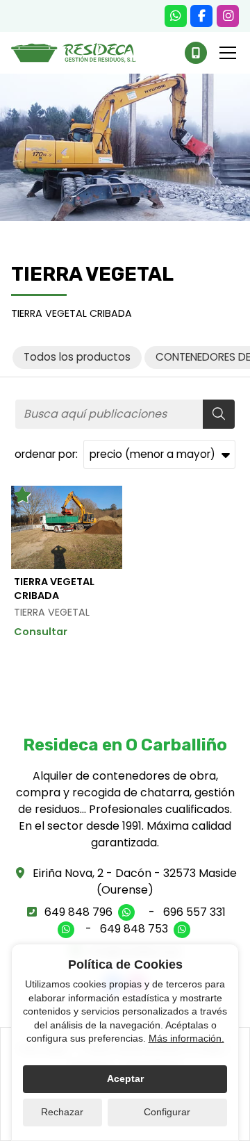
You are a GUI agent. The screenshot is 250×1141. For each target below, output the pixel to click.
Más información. (186, 1038)
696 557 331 (194, 912)
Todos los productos (77, 357)
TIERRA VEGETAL (52, 612)
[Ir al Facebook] (201, 16)
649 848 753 (134, 929)
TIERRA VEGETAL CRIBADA (54, 588)
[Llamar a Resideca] (196, 53)
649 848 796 (78, 912)
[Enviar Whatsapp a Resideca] (176, 16)
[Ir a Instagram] (228, 16)
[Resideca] (73, 53)
